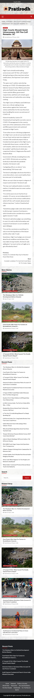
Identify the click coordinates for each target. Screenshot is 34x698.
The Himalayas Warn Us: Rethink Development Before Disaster (16, 368)
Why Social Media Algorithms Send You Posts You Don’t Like (16, 429)
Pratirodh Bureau (8, 37)
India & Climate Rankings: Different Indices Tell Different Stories (16, 440)
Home (7, 683)
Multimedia (17, 687)
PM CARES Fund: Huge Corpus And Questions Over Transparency (16, 445)
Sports (17, 689)
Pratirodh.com (26, 695)
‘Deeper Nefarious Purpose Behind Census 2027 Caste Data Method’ (17, 435)
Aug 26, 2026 (15, 603)
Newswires (14, 685)
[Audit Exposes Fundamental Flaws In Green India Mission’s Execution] (17, 618)
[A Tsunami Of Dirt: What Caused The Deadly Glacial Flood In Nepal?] (17, 342)
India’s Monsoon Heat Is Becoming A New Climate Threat (14, 424)
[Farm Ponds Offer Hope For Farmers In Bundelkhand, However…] (17, 312)
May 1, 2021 (16, 37)
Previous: (15, 255)
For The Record (26, 687)
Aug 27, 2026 (11, 299)
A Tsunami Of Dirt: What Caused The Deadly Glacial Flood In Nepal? (16, 378)
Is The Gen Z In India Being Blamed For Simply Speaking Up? (16, 414)
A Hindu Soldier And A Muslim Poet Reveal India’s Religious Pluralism (17, 455)
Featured (5, 27)
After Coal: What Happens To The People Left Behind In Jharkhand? (16, 460)
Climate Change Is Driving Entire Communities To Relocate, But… (17, 450)
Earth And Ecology (7, 291)
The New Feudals (7, 687)
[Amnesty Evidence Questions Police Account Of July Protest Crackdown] (17, 588)
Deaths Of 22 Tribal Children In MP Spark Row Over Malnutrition (16, 399)
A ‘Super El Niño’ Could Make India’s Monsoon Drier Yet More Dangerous (16, 393)
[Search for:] (13, 478)
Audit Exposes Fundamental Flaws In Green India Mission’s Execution (17, 388)
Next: (17, 261)
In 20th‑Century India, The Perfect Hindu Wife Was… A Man (16, 404)
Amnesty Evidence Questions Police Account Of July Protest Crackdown (17, 383)
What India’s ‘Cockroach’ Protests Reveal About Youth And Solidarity (16, 465)
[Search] (31, 16)
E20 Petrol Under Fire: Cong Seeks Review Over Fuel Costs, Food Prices (16, 419)
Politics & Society (12, 596)
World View (6, 685)
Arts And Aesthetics (24, 685)
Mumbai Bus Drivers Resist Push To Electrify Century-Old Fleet (15, 409)
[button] (3, 16)
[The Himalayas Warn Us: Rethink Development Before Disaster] (17, 283)
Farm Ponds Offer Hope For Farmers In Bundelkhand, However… (14, 373)
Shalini (5, 299)
